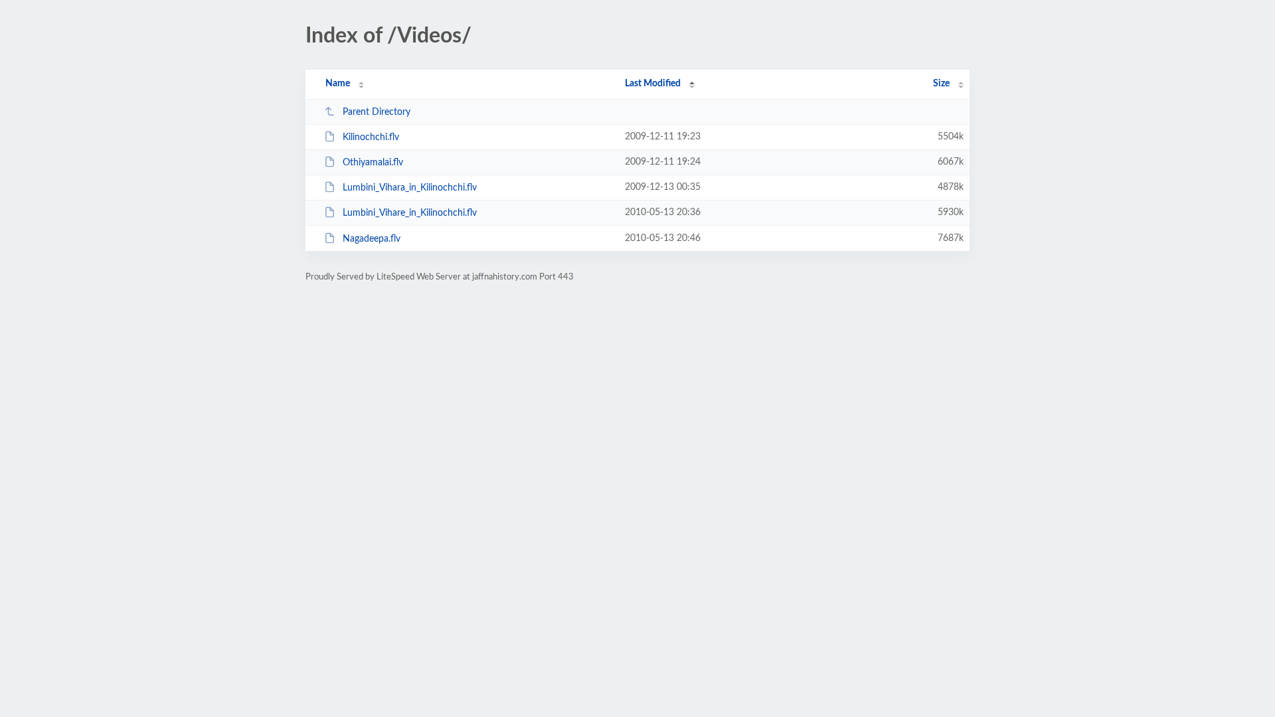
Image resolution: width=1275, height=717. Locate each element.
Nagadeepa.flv (371, 239)
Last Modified (653, 83)
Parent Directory (376, 112)
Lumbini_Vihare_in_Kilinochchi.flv (410, 213)
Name (337, 83)
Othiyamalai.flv (373, 162)
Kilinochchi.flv (371, 137)
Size (941, 83)
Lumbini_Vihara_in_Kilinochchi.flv (410, 188)
